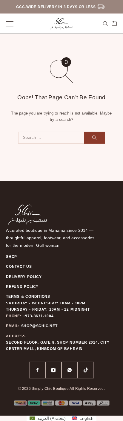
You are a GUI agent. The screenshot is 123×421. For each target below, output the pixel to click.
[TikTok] (86, 370)
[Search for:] (51, 138)
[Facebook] (37, 370)
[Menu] (9, 24)
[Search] (105, 23)
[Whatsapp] (69, 370)
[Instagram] (53, 370)
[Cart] (114, 24)
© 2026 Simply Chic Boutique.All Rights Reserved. (61, 389)
